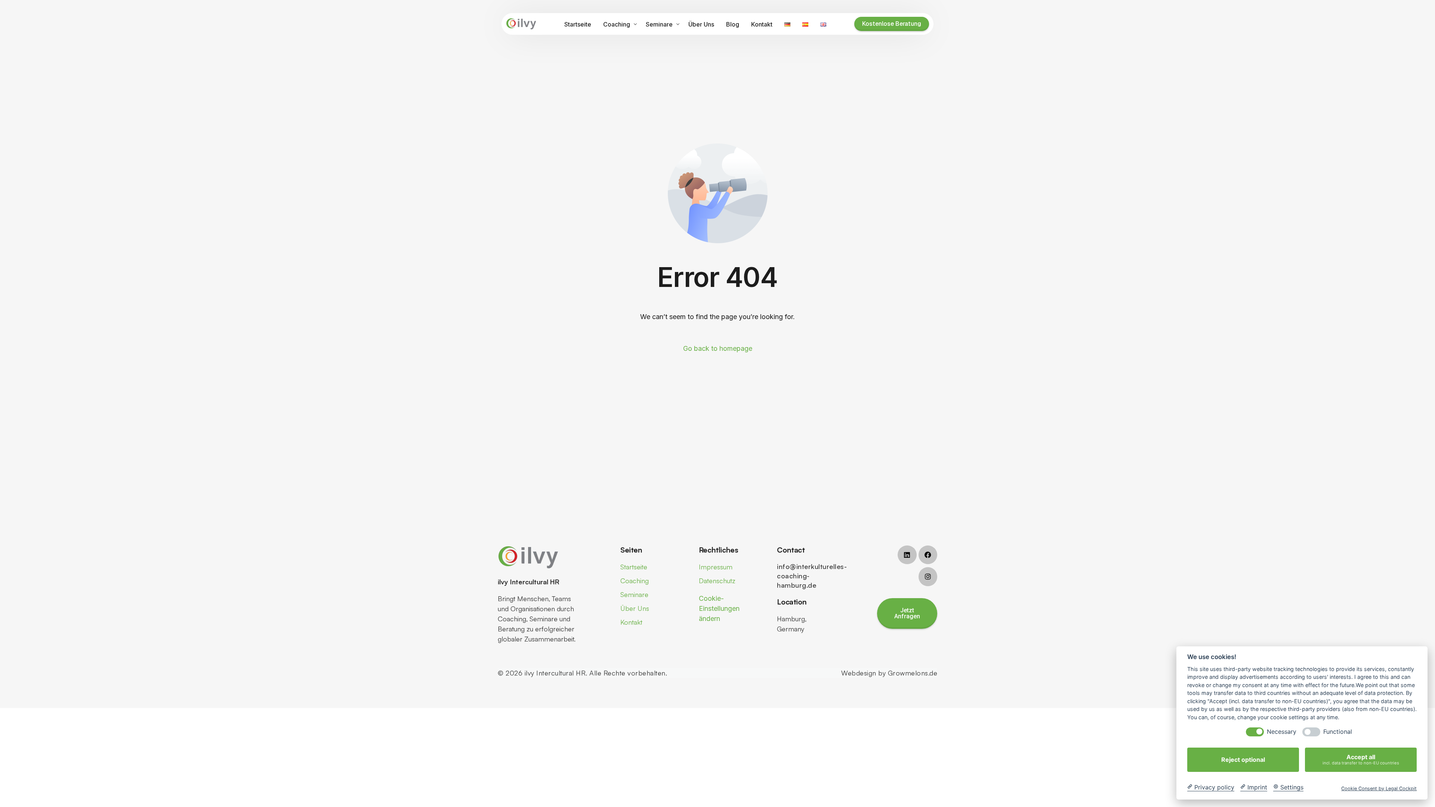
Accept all (1361, 759)
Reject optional (1243, 759)
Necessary (1281, 731)
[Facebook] (928, 554)
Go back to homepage (717, 348)
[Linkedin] (907, 554)
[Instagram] (928, 576)
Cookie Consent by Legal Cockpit (1379, 788)
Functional (1337, 731)
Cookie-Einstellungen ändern (719, 608)
